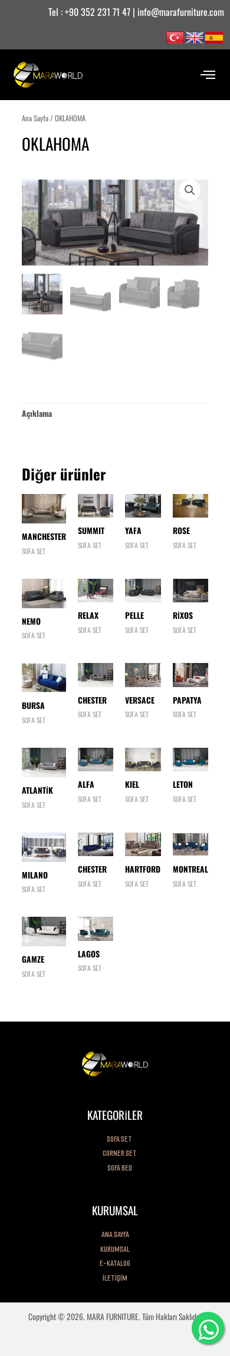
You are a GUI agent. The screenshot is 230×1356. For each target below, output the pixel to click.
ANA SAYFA (115, 1234)
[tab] (37, 413)
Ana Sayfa (35, 118)
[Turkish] (175, 36)
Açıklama (37, 413)
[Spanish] (214, 36)
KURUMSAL (115, 1249)
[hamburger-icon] (208, 74)
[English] (194, 36)
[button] (190, 190)
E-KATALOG (115, 1263)
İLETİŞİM (115, 1278)
